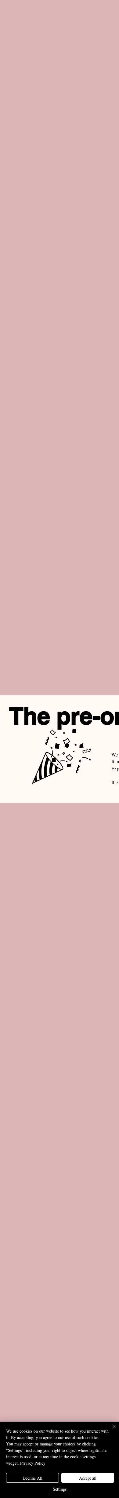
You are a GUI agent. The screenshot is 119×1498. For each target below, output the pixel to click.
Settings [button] (60, 1489)
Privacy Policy (32, 1463)
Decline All (32, 1478)
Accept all (87, 1478)
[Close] (110, 1430)
